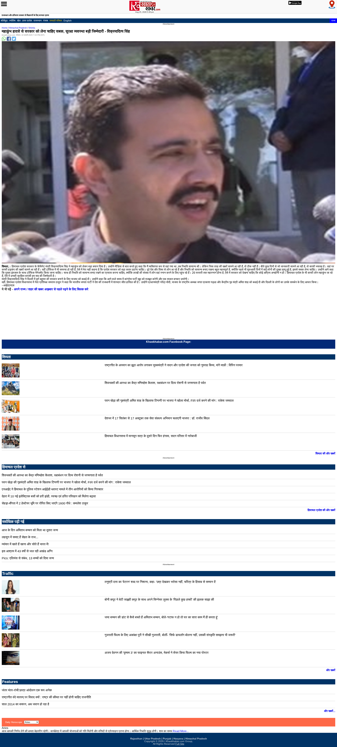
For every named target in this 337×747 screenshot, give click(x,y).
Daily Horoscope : (14, 722)
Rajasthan (136, 738)
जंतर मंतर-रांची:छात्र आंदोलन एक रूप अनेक (27, 690)
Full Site (179, 744)
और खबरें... (329, 710)
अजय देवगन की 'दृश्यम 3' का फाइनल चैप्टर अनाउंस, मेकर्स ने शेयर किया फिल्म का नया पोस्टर (157, 652)
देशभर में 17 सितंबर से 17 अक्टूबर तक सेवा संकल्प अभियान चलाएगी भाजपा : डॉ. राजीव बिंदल (157, 418)
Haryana (178, 738)
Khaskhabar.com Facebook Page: (168, 341)
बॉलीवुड (4, 20)
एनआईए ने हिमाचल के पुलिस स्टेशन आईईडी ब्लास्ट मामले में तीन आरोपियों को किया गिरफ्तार (52, 489)
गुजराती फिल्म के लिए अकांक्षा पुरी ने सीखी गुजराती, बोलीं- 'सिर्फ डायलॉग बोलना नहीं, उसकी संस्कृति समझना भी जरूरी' (170, 635)
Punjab (167, 738)
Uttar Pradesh (152, 738)
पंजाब (45, 20)
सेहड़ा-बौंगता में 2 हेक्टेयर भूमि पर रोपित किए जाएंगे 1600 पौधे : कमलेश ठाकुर (45, 503)
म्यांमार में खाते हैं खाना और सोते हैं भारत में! (25, 544)
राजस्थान (38, 20)
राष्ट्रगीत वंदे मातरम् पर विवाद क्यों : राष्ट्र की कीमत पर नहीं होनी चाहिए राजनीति (46, 697)
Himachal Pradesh (18, 28)
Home (5, 28)
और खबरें (330, 670)
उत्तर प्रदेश (27, 20)
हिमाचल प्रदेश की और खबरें (321, 510)
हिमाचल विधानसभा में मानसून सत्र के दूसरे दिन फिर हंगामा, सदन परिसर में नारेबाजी (151, 436)
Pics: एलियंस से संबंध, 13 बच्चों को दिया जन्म (28, 558)
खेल (19, 20)
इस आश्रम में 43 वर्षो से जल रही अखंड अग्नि (27, 551)
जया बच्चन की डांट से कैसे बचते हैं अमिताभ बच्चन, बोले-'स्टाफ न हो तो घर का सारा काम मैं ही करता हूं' (161, 617)
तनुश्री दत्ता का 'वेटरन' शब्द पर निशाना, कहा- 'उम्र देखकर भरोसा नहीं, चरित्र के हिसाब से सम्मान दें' (160, 582)
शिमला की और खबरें (325, 453)
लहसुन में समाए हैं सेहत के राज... (20, 537)
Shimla (31, 28)
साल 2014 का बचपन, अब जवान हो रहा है (25, 704)
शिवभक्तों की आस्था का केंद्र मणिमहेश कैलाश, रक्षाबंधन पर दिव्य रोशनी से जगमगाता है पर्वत (155, 383)
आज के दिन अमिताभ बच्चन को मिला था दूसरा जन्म (30, 530)
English (68, 20)
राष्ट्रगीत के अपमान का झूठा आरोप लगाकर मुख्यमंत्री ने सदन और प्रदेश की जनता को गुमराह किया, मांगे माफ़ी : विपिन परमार (174, 365)
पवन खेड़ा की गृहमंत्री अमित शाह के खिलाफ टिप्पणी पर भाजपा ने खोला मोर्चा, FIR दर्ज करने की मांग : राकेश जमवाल (169, 400)
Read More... (181, 731)
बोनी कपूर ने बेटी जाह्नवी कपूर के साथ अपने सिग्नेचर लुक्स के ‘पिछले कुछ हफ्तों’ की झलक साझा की (159, 599)
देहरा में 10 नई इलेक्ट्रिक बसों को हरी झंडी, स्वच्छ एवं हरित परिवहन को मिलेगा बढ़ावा (49, 496)
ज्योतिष (12, 20)
